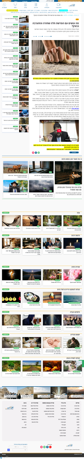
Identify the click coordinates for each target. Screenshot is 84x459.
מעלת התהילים (76, 436)
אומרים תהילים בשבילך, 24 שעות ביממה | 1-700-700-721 (70, 1)
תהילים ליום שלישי (34, 12)
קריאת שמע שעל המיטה (74, 414)
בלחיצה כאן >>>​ (74, 81)
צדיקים (78, 430)
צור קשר (15, 1)
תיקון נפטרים (63, 422)
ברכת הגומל (24, 414)
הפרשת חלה (75, 108)
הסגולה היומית (68, 149)
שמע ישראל (77, 411)
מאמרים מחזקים (63, 436)
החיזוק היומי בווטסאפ (50, 408)
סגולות (78, 419)
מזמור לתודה (30, 10)
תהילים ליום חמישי (15, 12)
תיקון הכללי (64, 425)
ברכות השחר (24, 419)
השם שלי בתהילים (63, 10)
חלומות (78, 422)
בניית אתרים (7, 456)
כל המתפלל (64, 417)
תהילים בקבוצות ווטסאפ (48, 403)
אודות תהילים (24, 1)
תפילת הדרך (77, 408)
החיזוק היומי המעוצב (51, 149)
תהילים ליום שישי (35, 422)
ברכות (25, 403)
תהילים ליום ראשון (52, 12)
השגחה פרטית (63, 433)
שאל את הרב (44, 10)
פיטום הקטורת (22, 10)
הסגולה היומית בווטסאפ (49, 414)
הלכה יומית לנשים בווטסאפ (49, 411)
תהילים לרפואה (69, 12)
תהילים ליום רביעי (24, 12)
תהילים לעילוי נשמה (53, 10)
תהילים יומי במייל (51, 417)
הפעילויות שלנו (34, 1)
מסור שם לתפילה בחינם (12, 10)
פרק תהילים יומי (76, 149)
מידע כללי (63, 403)
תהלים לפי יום (34, 403)
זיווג (25, 425)
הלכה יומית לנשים (60, 149)
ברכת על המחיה (23, 411)
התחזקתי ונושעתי (62, 430)
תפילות (77, 403)
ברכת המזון (24, 417)
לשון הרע (77, 433)
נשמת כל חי (37, 10)
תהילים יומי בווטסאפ (50, 406)
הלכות (78, 425)
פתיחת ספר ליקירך (73, 10)
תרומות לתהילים (7, 1)
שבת (78, 427)
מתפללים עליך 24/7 (62, 419)
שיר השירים (63, 411)
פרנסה (25, 422)
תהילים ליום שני (43, 12)
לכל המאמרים (6, 212)
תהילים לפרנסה (61, 12)
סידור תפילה (63, 427)
